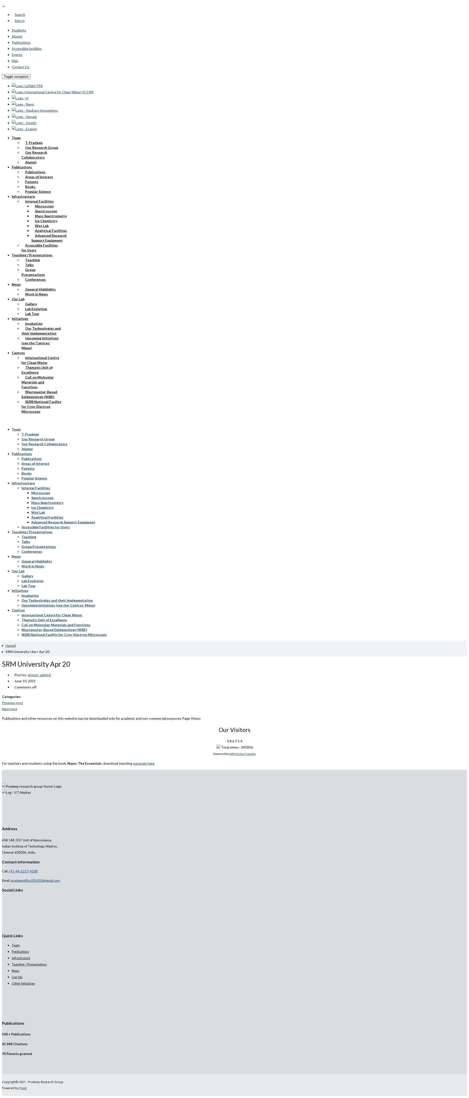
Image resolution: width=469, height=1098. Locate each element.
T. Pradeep (34, 143)
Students (19, 30)
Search (20, 14)
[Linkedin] (11, 899)
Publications (21, 42)
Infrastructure (23, 196)
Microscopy (44, 206)
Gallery (31, 304)
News (16, 284)
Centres (18, 353)
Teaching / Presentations (32, 255)
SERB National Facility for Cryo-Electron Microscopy (41, 406)
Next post (9, 709)
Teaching (32, 260)
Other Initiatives (23, 983)
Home (10, 645)
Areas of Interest (39, 177)
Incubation (34, 323)
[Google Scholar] (3, 899)
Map (15, 61)
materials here (144, 763)
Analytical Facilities (51, 230)
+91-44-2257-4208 (23, 871)
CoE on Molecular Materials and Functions (37, 382)
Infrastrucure (21, 958)
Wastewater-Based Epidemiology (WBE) (39, 394)
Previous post (12, 703)
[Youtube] (14, 899)
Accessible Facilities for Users (39, 247)
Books (30, 187)
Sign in (20, 21)
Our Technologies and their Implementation (41, 330)
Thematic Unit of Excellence (37, 369)
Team (16, 138)
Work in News (36, 294)
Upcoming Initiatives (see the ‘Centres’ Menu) (40, 343)
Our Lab (18, 299)
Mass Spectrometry (51, 216)
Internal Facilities (39, 201)
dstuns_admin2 (39, 675)
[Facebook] (6, 899)
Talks (29, 265)
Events (17, 55)
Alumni (17, 36)
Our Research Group (41, 147)
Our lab (17, 977)
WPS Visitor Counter (242, 753)
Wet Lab (42, 226)
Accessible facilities (27, 48)
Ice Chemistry (46, 221)
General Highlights (40, 289)
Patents (31, 182)
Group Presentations (33, 272)
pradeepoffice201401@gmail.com (35, 880)
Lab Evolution (36, 309)
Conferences (35, 279)
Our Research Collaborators (34, 154)
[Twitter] (8, 899)
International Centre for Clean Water (40, 360)
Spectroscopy (46, 211)
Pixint (23, 1088)
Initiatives (20, 318)
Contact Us (20, 67)
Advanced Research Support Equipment (49, 237)
